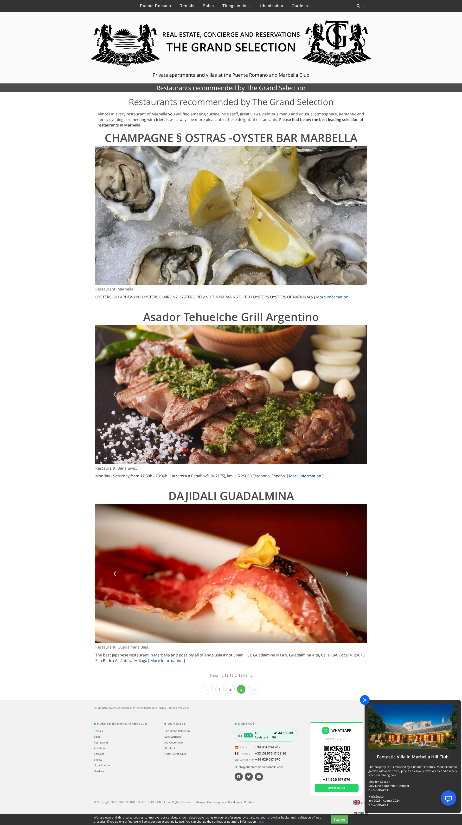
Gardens (300, 6)
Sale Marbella (172, 736)
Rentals (187, 6)
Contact (249, 802)
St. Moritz (170, 748)
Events (98, 759)
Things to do (235, 6)
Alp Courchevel (173, 742)
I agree (339, 819)
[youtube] (259, 777)
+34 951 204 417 (267, 747)
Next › (253, 689)
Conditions (235, 802)
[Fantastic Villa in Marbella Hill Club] (412, 726)
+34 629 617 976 (267, 759)
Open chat (337, 788)
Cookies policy (217, 802)
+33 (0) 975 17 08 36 (270, 753)
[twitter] (249, 777)
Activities (99, 748)
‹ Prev (207, 689)
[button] (115, 215)
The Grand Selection (177, 731)
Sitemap (200, 802)
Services (99, 754)
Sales (208, 6)
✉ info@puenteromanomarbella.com (259, 767)
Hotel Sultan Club (175, 754)
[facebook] (239, 777)
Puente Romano (155, 6)
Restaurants (101, 742)
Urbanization (270, 6)
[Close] (365, 700)
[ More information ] (332, 297)
